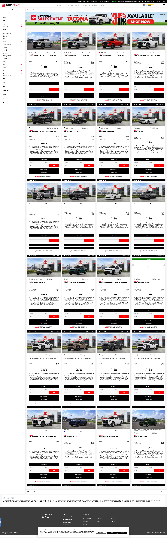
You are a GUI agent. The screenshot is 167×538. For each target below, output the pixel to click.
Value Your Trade (44, 96)
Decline (111, 532)
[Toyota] (3, 5)
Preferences (100, 532)
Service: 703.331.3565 (110, 1)
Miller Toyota (32, 104)
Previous (26, 21)
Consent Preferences (0, 522)
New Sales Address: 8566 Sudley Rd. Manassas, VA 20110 (129, 1)
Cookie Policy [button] (77, 532)
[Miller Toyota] (13, 5)
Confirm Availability (44, 93)
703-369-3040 (55, 104)
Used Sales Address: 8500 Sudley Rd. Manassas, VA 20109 (153, 1)
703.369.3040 (67, 516)
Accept (122, 532)
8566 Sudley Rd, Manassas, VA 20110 (44, 100)
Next (166, 21)
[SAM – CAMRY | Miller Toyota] (96, 18)
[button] (59, 38)
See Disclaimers (66, 524)
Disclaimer (162, 14)
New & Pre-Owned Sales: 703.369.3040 (90, 1)
